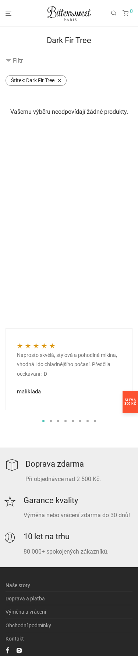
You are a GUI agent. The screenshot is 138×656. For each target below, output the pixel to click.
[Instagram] (19, 650)
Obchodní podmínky (28, 625)
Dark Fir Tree (32, 80)
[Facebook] (7, 650)
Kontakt (15, 639)
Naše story (18, 585)
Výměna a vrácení (26, 612)
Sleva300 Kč (130, 401)
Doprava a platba (25, 598)
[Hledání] (114, 13)
